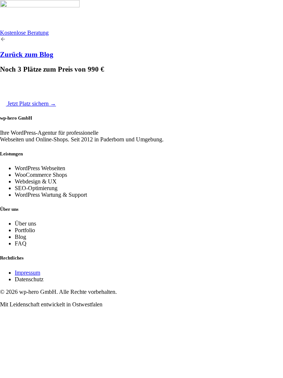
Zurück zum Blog (26, 54)
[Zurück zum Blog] (3, 40)
